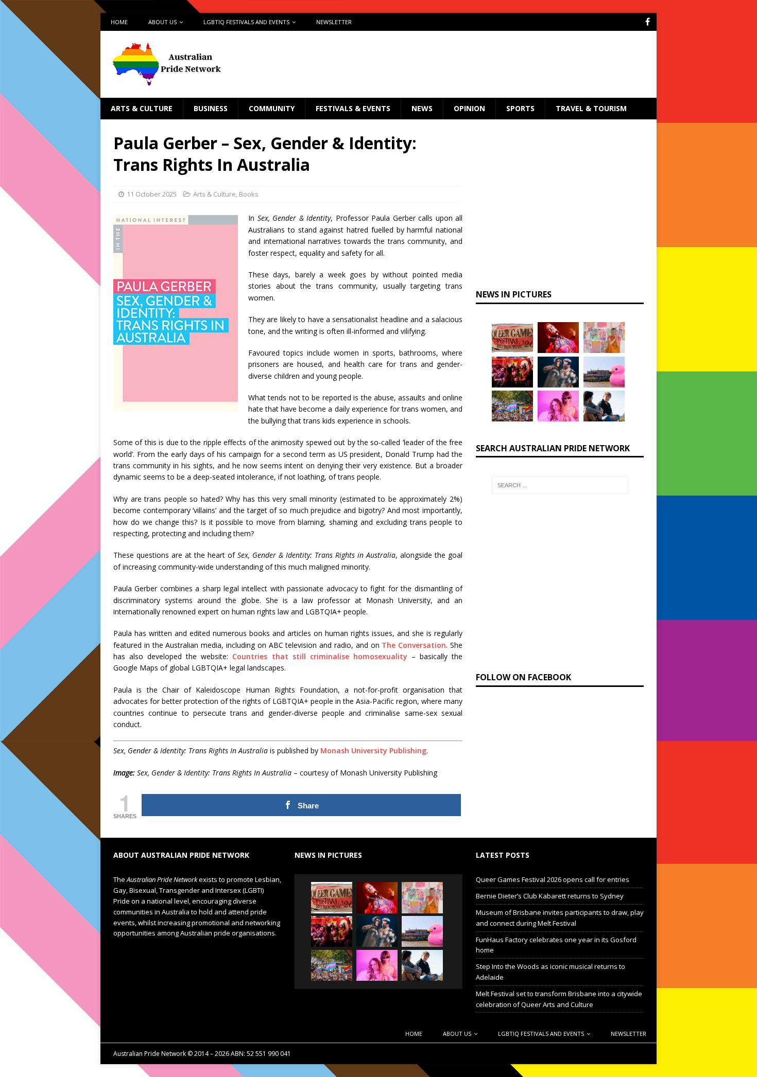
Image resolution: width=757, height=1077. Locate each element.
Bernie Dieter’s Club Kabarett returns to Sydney (550, 896)
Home (119, 22)
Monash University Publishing (373, 750)
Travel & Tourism (591, 108)
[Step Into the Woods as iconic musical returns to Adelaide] (558, 372)
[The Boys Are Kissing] (558, 406)
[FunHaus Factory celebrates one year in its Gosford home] (512, 372)
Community (272, 108)
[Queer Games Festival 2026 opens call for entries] (512, 337)
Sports (520, 108)
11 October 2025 (152, 194)
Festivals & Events (353, 108)
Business (211, 108)
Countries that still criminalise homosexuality (319, 656)
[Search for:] (559, 485)
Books (249, 194)
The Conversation (414, 645)
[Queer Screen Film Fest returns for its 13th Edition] (604, 406)
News (422, 108)
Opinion (469, 108)
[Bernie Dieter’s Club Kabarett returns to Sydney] (558, 337)
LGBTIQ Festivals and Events (246, 22)
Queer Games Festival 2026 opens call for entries (552, 879)
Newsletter (334, 22)
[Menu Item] (648, 22)
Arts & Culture (142, 108)
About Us (162, 22)
